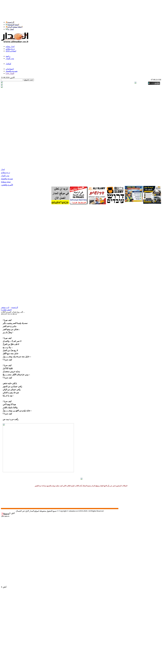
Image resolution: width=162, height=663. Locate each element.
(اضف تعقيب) (6, 310)
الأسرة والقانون (7, 185)
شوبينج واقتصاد (7, 179)
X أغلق (12, 513)
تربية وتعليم (5, 172)
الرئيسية (14, 307)
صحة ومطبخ (6, 182)
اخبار (3, 169)
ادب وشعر (5, 307)
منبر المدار (5, 176)
